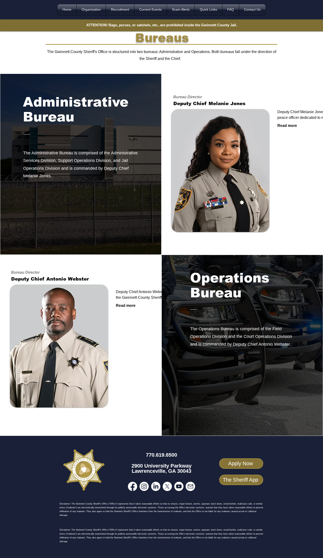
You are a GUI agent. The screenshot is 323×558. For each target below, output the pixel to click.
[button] (91, 9)
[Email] (190, 486)
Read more (287, 126)
